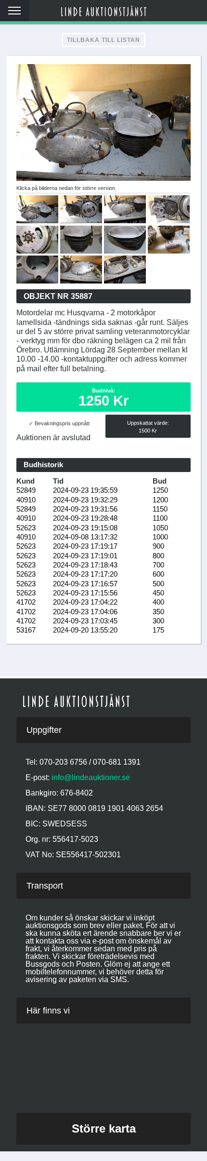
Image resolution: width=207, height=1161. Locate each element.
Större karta (104, 1128)
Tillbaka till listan (103, 40)
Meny (14, 10)
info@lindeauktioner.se (91, 777)
